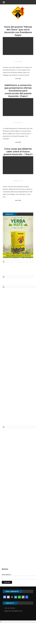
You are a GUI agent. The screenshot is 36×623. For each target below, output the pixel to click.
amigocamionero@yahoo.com (13, 611)
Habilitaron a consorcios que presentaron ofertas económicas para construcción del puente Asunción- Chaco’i (18, 90)
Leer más (18, 78)
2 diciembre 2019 (18, 122)
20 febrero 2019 (18, 180)
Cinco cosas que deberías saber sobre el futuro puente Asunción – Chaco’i (18, 151)
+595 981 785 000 (9, 608)
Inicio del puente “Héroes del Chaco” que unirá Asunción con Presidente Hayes (18, 30)
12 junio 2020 (18, 61)
